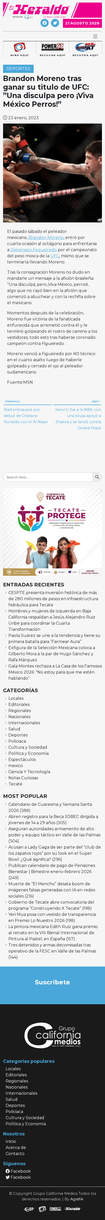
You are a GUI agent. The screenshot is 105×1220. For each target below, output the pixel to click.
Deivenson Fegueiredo (33, 249)
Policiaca (17, 741)
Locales (15, 698)
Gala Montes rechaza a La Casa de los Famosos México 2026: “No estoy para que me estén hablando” (55, 672)
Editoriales (19, 704)
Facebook (20, 1171)
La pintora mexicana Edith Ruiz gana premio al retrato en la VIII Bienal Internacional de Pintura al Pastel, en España (53, 932)
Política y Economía (28, 753)
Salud (14, 729)
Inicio (11, 1141)
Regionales (19, 710)
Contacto (15, 1153)
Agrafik (76, 1199)
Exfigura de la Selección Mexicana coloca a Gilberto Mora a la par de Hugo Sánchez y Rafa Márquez (51, 653)
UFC (54, 255)
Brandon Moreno (46, 237)
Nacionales (19, 716)
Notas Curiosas (23, 777)
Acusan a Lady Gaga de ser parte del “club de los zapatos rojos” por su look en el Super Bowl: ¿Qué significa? (54, 853)
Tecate (15, 784)
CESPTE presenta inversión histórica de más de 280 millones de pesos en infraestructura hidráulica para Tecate (53, 598)
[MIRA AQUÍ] (19, 47)
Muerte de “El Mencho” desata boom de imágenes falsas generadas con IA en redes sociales (51, 890)
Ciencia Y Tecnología (29, 771)
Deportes (18, 68)
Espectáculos (22, 759)
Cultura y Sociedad (27, 747)
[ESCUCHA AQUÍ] (52, 47)
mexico (15, 765)
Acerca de (16, 1147)
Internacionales (24, 722)
